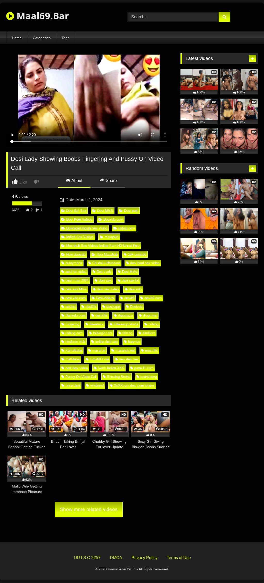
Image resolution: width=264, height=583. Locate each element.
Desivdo (136, 307)
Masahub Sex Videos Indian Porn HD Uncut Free (102, 246)
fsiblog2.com (102, 333)
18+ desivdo (137, 254)
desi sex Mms (76, 289)
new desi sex (129, 359)
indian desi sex (106, 342)
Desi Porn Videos (79, 219)
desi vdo (135, 289)
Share (111, 180)
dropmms (150, 315)
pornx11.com (143, 368)
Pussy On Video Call (81, 377)
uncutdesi (72, 385)
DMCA (116, 557)
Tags (65, 38)
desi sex (105, 280)
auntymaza (73, 263)
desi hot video (75, 272)
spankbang (149, 377)
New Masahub (107, 254)
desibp (70, 307)
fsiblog (153, 324)
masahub (111, 237)
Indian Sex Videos (80, 237)
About (76, 180)
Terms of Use (179, 557)
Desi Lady (104, 272)
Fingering (72, 324)
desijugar (113, 307)
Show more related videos (89, 509)
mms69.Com (99, 359)
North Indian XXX (111, 368)
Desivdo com (113, 219)
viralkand (97, 385)
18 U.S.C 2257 (87, 557)
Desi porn (131, 211)
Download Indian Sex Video (86, 228)
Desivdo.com (75, 315)
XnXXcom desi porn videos (134, 385)
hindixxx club (75, 342)
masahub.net (125, 350)
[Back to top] (248, 568)
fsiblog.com (74, 333)
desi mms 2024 (76, 280)
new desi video (76, 368)
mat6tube (72, 359)
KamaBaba (73, 350)
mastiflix (151, 350)
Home (17, 38)
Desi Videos (105, 298)
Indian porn (126, 228)
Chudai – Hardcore (106, 263)
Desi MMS (105, 211)
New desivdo (75, 254)
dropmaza (125, 315)
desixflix (101, 315)
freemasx (96, 324)
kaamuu (134, 342)
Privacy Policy (144, 557)
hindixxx (149, 333)
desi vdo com (75, 298)
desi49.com (153, 298)
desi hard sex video (144, 263)
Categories (42, 38)
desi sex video (108, 289)
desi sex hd (130, 280)
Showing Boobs (118, 377)
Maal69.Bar (41, 16)
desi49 (129, 298)
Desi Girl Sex (76, 211)
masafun (98, 350)
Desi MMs (129, 272)
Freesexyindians (126, 324)
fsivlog (127, 333)
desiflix (91, 307)
